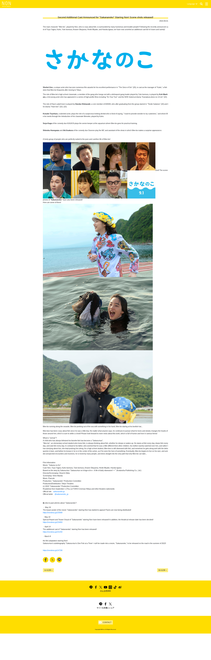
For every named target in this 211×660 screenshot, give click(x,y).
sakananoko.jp (59, 491)
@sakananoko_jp (61, 494)
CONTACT (107, 622)
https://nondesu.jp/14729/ (52, 550)
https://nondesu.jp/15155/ (52, 532)
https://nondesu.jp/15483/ (52, 522)
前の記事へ (162, 570)
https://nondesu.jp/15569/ (52, 513)
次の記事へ (48, 570)
